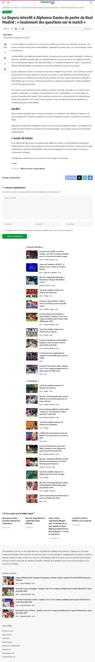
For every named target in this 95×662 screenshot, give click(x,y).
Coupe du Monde (25, 583)
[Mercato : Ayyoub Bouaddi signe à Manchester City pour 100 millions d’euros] (32, 280)
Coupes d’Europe (49, 324)
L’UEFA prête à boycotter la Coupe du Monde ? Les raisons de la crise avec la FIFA (53, 435)
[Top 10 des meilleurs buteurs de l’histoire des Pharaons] (32, 293)
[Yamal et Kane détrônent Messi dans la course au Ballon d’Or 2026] (32, 498)
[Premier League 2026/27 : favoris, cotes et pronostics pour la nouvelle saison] (32, 304)
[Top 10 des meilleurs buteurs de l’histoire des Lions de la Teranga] (32, 475)
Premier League (49, 259)
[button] (4, 2)
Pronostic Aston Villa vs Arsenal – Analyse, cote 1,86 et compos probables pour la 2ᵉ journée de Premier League (54, 253)
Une (56, 259)
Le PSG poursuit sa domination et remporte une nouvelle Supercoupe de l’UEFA (53, 355)
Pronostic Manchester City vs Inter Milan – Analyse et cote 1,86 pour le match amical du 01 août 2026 (52, 448)
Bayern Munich (39, 169)
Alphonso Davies (27, 169)
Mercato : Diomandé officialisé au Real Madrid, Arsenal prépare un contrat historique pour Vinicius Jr (53, 461)
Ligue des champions (50, 272)
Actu (40, 259)
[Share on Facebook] (12, 29)
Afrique (41, 285)
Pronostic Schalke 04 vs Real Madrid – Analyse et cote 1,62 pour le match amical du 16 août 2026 (53, 342)
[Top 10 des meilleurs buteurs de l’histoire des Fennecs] (32, 388)
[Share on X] (15, 29)
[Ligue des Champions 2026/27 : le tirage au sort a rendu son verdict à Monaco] (32, 267)
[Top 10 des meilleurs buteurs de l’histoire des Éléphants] (32, 425)
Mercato (7, 12)
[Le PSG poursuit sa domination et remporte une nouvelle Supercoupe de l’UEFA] (32, 356)
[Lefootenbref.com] (47, 2)
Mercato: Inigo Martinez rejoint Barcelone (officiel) (35, 521)
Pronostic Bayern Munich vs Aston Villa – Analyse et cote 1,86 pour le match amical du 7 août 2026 (54, 411)
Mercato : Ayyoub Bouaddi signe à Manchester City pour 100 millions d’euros (52, 279)
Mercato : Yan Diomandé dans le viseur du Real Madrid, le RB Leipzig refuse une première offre (53, 485)
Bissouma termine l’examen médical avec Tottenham (11, 521)
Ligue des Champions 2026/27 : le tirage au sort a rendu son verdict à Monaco (52, 266)
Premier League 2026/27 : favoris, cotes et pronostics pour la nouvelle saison (52, 303)
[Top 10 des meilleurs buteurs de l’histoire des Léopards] (32, 332)
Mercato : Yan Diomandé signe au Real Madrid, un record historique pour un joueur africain (53, 398)
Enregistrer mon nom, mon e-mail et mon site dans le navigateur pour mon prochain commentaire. (39, 230)
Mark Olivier (8, 34)
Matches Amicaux (49, 348)
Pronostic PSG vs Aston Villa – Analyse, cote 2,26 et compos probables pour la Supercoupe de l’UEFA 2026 (53, 368)
